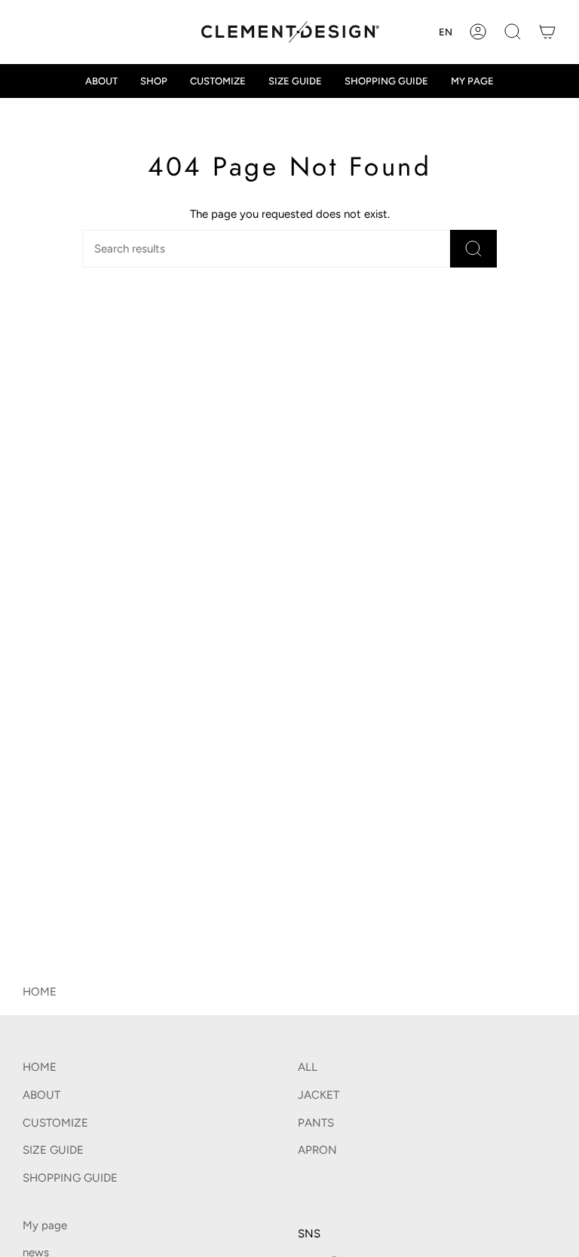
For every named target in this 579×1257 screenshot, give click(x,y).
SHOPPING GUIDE (70, 1178)
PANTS (316, 1123)
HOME (40, 992)
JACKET (318, 1095)
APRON (317, 1150)
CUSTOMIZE (55, 1123)
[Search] (473, 249)
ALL (307, 1067)
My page (45, 1225)
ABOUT (41, 1095)
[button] (512, 32)
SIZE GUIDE (53, 1150)
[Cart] (547, 32)
